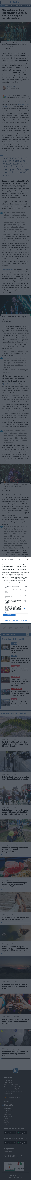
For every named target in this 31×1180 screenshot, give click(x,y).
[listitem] (15, 587)
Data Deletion (7, 620)
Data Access (15, 620)
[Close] (28, 560)
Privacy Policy (24, 620)
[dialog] (15, 590)
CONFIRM (9, 614)
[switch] (25, 590)
